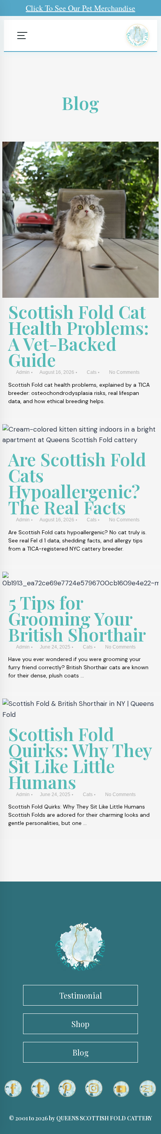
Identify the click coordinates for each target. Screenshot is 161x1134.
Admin (23, 372)
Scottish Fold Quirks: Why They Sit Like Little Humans (80, 757)
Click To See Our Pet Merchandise (80, 8)
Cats (92, 372)
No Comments (124, 372)
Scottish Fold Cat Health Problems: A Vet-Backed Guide (78, 335)
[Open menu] (22, 35)
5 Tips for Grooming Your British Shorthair (77, 618)
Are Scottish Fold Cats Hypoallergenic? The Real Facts (77, 483)
